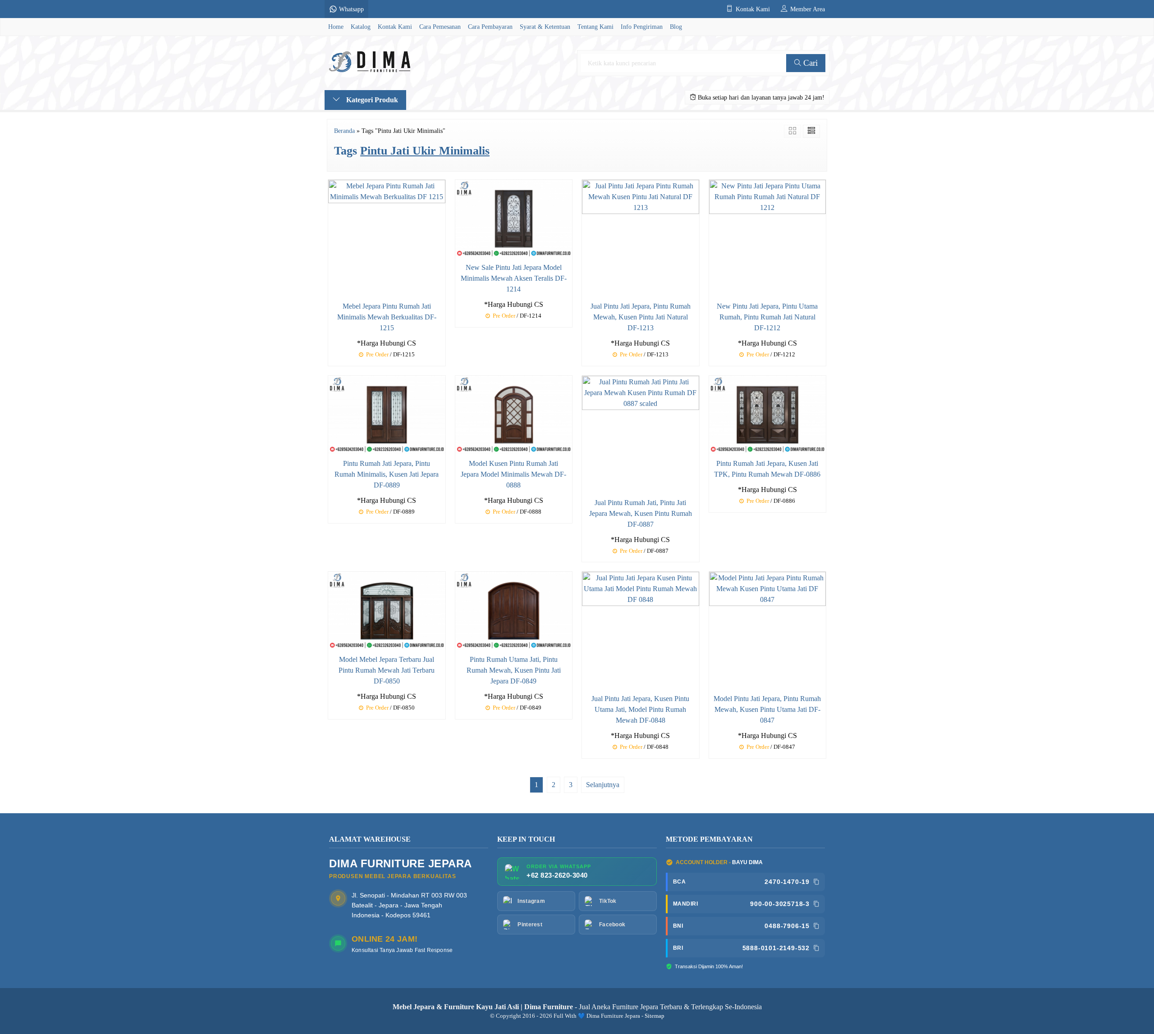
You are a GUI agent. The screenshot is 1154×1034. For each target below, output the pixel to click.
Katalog (361, 26)
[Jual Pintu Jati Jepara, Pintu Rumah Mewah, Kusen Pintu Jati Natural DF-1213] (640, 237)
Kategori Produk (371, 100)
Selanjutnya (602, 784)
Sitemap (654, 1016)
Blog (676, 26)
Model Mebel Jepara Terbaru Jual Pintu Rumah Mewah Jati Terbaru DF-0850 (387, 670)
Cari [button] (809, 63)
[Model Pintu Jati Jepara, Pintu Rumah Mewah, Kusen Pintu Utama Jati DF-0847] (767, 629)
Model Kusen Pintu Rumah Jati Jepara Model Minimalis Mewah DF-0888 (513, 474)
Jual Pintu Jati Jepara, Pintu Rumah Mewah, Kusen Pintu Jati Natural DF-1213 (641, 317)
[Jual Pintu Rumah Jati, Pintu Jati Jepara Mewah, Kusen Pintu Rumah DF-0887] (640, 433)
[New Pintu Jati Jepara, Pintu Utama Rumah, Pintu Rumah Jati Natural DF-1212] (767, 237)
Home (335, 26)
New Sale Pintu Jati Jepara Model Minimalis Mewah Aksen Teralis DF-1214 (514, 278)
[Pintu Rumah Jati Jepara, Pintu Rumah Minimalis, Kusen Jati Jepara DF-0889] (386, 414)
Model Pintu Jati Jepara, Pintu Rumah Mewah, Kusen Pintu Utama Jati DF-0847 (767, 709)
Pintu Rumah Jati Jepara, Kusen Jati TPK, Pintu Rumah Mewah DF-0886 (767, 469)
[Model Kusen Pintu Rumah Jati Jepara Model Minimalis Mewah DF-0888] (513, 414)
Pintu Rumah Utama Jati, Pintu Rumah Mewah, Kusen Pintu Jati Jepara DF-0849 (514, 670)
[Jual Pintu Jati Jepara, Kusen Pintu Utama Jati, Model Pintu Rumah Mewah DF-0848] (640, 629)
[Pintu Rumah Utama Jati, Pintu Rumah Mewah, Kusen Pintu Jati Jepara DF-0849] (513, 610)
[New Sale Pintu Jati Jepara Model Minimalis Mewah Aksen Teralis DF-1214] (513, 218)
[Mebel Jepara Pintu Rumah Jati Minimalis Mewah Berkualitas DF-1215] (386, 237)
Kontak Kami (395, 26)
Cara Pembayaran (490, 26)
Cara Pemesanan (440, 26)
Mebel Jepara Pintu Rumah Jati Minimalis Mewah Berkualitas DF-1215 (386, 317)
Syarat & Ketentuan (545, 26)
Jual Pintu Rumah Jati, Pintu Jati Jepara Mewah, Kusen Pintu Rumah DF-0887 (640, 513)
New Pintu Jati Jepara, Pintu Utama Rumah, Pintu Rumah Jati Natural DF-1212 (767, 317)
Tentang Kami (595, 26)
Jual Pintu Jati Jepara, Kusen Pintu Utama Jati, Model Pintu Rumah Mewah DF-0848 (640, 709)
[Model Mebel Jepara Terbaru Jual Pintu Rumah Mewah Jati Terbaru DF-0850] (386, 610)
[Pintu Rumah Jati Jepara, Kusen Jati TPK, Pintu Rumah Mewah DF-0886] (767, 414)
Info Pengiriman (642, 26)
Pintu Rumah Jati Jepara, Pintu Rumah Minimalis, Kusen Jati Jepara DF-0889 (386, 474)
